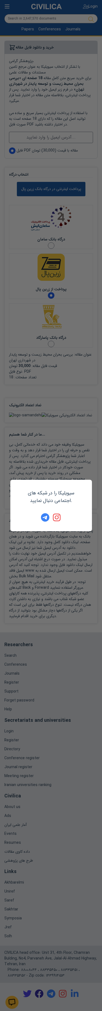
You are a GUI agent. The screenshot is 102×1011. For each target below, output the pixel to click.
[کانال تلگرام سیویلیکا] (45, 517)
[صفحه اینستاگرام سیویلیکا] (57, 517)
